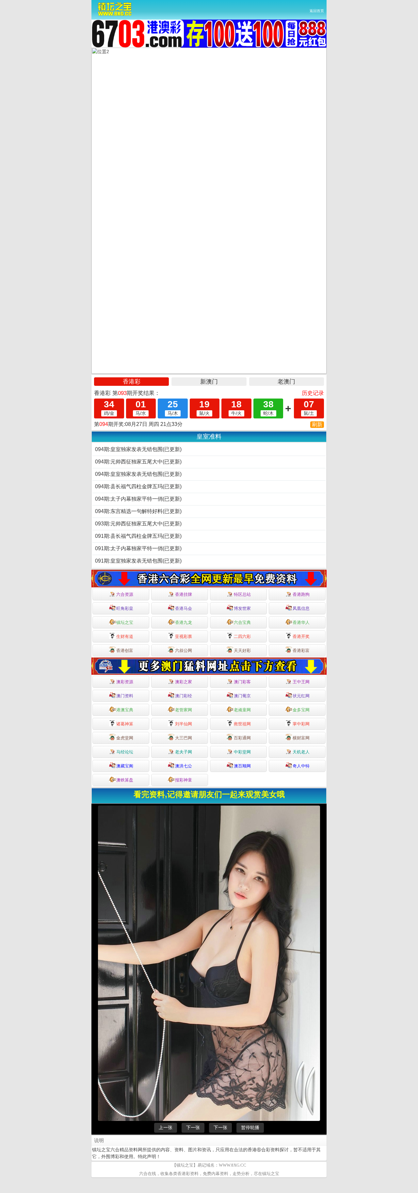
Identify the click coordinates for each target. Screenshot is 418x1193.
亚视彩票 (183, 636)
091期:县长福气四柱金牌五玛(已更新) (138, 536)
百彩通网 (242, 737)
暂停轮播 (250, 1154)
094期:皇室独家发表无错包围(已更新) (138, 449)
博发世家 (242, 608)
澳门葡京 (242, 695)
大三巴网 (183, 737)
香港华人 (301, 622)
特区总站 (242, 594)
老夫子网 (183, 751)
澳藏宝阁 (124, 765)
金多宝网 (301, 709)
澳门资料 (124, 695)
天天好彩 (242, 650)
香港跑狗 (301, 594)
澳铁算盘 (124, 780)
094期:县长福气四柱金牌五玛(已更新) (138, 486)
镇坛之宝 (124, 622)
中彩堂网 (242, 751)
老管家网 (183, 709)
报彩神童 (183, 780)
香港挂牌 (183, 594)
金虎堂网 (124, 737)
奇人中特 (301, 765)
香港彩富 (301, 650)
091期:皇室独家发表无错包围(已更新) (138, 561)
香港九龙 (183, 622)
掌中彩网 (301, 723)
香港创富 (124, 650)
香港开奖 (301, 636)
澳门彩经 (183, 695)
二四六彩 (242, 636)
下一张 (193, 1154)
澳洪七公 (183, 765)
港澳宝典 (124, 709)
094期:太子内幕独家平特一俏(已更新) (138, 499)
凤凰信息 (301, 608)
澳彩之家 (183, 681)
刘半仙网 (183, 723)
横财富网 (301, 737)
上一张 (165, 1154)
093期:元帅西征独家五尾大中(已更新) (138, 523)
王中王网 (301, 681)
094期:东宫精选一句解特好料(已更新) (138, 511)
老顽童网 (242, 709)
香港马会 (183, 608)
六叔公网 (183, 650)
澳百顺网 (242, 765)
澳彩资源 (124, 681)
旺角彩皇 (124, 608)
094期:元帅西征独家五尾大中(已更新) (138, 461)
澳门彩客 (242, 681)
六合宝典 (242, 622)
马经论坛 (124, 751)
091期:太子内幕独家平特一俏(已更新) (138, 548)
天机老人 (301, 751)
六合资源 (124, 594)
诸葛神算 (124, 723)
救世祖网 (242, 723)
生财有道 (124, 636)
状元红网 (301, 695)
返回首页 (317, 11)
